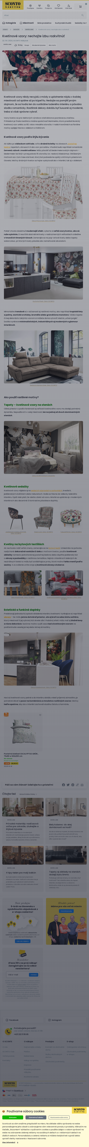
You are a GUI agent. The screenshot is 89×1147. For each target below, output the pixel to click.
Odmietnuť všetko (36, 1117)
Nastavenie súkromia (59, 1117)
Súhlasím (13, 1117)
